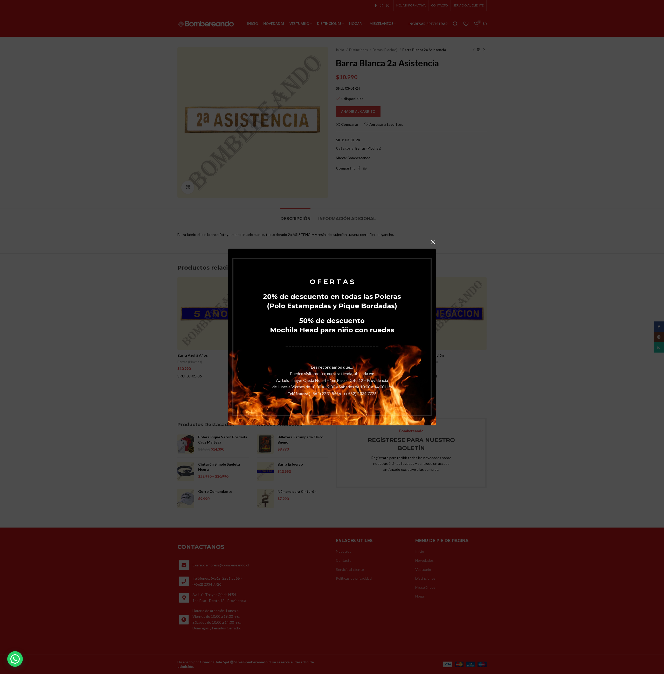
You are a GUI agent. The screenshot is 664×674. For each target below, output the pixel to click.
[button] (15, 659)
